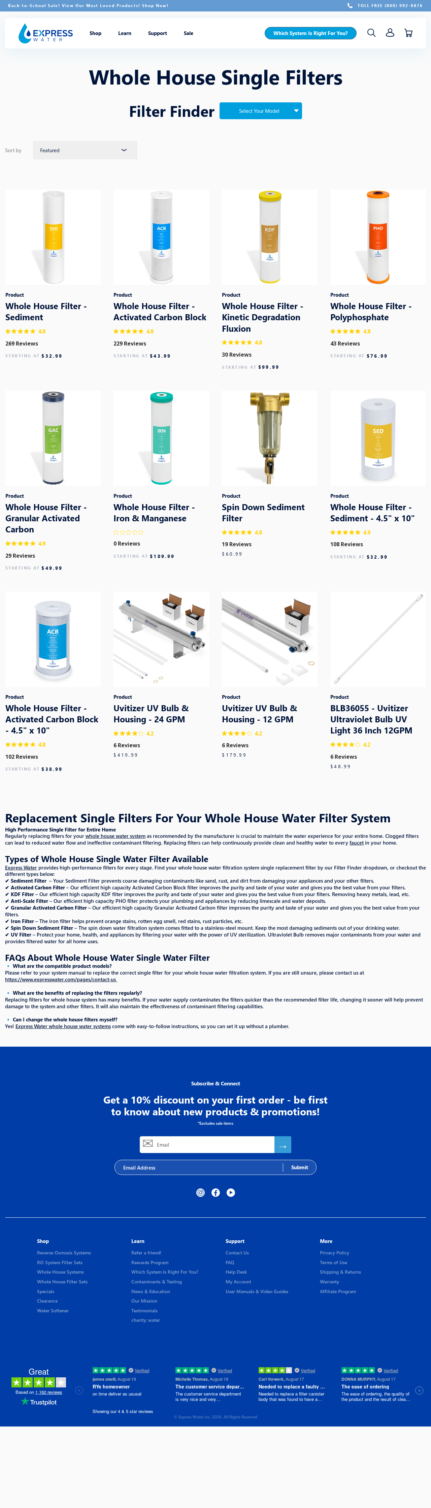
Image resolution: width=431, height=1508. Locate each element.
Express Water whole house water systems (63, 1026)
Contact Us (237, 1252)
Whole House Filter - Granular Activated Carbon (46, 518)
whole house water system (115, 835)
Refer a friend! (146, 1252)
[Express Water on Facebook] (215, 1192)
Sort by (14, 150)
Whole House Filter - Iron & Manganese (154, 512)
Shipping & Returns (340, 1272)
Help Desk (236, 1272)
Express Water (21, 867)
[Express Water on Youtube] (231, 1192)
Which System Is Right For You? (310, 33)
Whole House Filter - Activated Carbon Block (159, 311)
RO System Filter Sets (59, 1262)
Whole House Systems (60, 1272)
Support (157, 33)
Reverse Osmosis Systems (64, 1252)
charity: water (145, 1320)
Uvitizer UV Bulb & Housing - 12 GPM (259, 713)
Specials (45, 1291)
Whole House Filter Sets (62, 1281)
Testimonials (144, 1310)
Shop (95, 33)
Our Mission (144, 1301)
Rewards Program (149, 1262)
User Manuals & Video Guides (257, 1291)
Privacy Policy (334, 1252)
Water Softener (53, 1310)
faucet (357, 842)
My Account (238, 1281)
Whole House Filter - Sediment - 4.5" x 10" (372, 512)
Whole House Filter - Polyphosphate (371, 311)
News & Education (150, 1291)
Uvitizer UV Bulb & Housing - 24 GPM (151, 713)
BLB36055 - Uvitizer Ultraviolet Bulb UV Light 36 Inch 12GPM (371, 719)
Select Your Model (259, 110)
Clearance (47, 1301)
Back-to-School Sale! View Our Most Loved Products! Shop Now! (88, 5)
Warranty (329, 1281)
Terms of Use (333, 1262)
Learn (124, 33)
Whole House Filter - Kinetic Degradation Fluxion (262, 317)
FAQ (230, 1262)
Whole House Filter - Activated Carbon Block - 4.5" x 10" (51, 719)
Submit (299, 1167)
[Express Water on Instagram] (200, 1192)
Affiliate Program (338, 1291)
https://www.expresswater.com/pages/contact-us (60, 979)
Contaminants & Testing (156, 1281)
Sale (188, 33)
